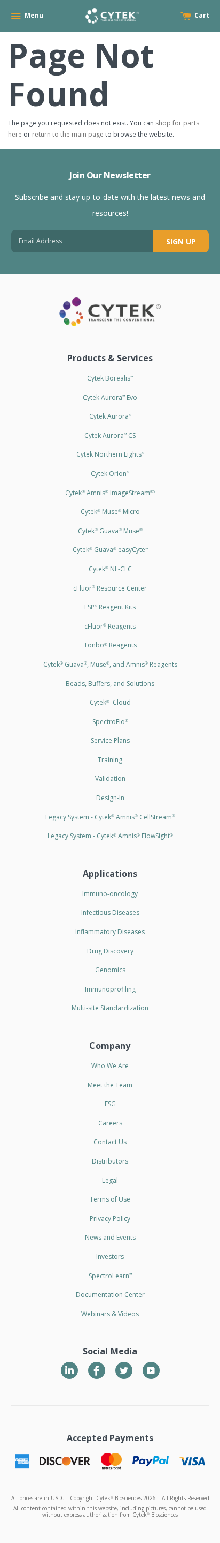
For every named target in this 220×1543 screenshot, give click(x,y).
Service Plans (110, 740)
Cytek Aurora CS (110, 435)
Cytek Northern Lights (110, 454)
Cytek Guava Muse (110, 530)
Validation (110, 778)
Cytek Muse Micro (110, 511)
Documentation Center (110, 1294)
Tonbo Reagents (110, 645)
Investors (110, 1256)
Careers (110, 1123)
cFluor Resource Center (110, 588)
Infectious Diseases (110, 912)
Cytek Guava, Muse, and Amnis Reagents (110, 664)
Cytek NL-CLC (110, 568)
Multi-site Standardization (110, 1007)
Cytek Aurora (110, 416)
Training (110, 759)
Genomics (110, 969)
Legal (110, 1180)
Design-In (110, 797)
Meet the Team (110, 1085)
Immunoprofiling (110, 989)
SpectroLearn (110, 1275)
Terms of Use (110, 1199)
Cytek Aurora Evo (110, 397)
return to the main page (68, 134)
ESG (110, 1103)
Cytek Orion (110, 473)
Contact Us (110, 1141)
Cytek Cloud (110, 702)
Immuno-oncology (110, 893)
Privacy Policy (110, 1218)
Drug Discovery (110, 951)
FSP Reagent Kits (110, 607)
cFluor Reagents (110, 626)
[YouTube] (151, 1370)
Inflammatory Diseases (110, 931)
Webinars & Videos (110, 1313)
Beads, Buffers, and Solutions (110, 683)
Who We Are (110, 1065)
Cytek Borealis (110, 378)
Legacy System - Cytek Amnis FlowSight (110, 835)
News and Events (110, 1237)
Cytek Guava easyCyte (110, 549)
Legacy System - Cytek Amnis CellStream (110, 817)
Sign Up (181, 241)
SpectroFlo (110, 721)
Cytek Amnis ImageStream (110, 492)
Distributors (110, 1161)
